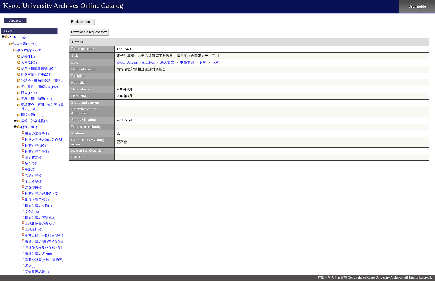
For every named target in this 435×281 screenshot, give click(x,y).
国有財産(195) (35, 145)
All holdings (17, 37)
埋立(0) (30, 266)
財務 (202, 62)
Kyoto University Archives (136, 62)
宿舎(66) (31, 163)
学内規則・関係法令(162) (39, 87)
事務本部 (187, 62)
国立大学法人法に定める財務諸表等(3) (53, 139)
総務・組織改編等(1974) (38, 68)
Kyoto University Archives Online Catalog (63, 5)
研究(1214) (29, 93)
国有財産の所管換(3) (40, 218)
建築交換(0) (33, 187)
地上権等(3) (33, 181)
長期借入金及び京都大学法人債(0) (50, 248)
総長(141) (28, 56)
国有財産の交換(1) (38, 206)
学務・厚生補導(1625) (37, 99)
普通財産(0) (33, 175)
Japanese (15, 20)
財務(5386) (29, 127)
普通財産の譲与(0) (38, 254)
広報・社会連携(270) (36, 121)
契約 (215, 62)
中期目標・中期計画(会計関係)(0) (49, 235)
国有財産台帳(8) (37, 151)
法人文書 (167, 62)
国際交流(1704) (32, 115)
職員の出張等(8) (37, 133)
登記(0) (30, 169)
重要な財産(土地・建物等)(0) (46, 260)
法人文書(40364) (25, 44)
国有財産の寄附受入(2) (41, 193)
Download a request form (89, 32)
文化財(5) (32, 212)
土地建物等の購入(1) (40, 223)
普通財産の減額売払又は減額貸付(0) (51, 242)
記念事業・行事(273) (36, 74)
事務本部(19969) (29, 50)
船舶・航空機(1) (37, 200)
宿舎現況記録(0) (37, 272)
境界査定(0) (33, 157)
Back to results (82, 22)
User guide (417, 6)
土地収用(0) (33, 229)
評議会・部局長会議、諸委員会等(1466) (50, 81)
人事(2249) (29, 62)
